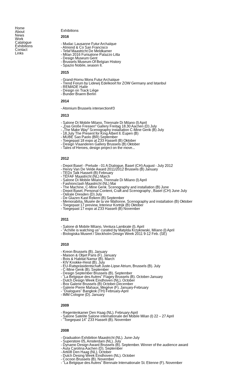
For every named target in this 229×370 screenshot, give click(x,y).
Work (19, 39)
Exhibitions (24, 46)
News (19, 35)
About (19, 32)
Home (20, 28)
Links (19, 53)
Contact (21, 50)
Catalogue (23, 42)
